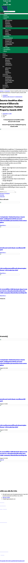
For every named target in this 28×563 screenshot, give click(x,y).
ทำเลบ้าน (7, 33)
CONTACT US (4, 558)
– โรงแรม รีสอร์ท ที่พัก (5, 543)
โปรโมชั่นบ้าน (8, 72)
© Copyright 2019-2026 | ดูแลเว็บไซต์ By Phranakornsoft (12, 560)
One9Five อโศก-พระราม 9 (8, 96)
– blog (1, 536)
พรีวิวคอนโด (4, 512)
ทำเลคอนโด (7, 23)
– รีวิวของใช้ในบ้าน (4, 540)
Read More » (3, 225)
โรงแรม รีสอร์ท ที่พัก (9, 43)
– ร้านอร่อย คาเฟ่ (3, 538)
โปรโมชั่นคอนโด (8, 26)
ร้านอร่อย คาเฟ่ (8, 41)
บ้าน (4, 28)
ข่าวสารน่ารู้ (5, 55)
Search (1, 11)
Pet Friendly (5, 85)
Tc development (18, 96)
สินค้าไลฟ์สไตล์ (8, 39)
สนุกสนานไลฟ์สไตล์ (8, 38)
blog (6, 83)
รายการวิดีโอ (5, 74)
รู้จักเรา (5, 51)
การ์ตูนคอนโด (8, 25)
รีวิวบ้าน (7, 31)
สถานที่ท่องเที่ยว (8, 44)
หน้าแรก (4, 54)
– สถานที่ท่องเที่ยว (4, 541)
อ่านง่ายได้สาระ (6, 87)
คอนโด (5, 19)
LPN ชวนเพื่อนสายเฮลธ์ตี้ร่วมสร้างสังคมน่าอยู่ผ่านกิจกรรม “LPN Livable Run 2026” (13, 269)
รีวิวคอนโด (7, 22)
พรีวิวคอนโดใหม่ (8, 20)
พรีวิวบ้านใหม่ (8, 30)
